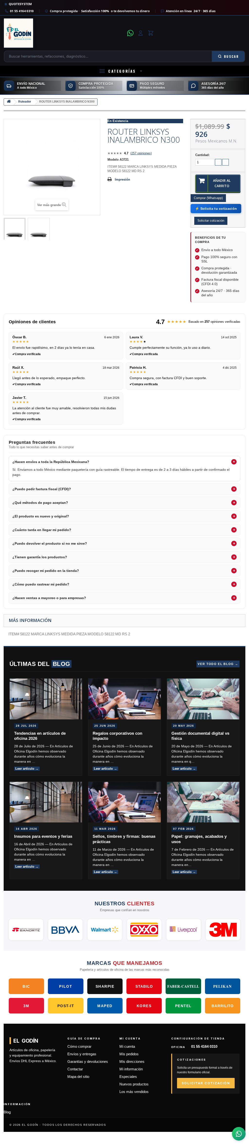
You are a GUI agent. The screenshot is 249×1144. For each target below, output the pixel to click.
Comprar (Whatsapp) (208, 198)
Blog (7, 1112)
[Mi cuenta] (140, 33)
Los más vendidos (134, 1092)
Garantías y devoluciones (87, 1062)
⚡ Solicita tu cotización (216, 208)
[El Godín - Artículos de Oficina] (64, 33)
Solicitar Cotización (206, 1083)
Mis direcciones (131, 1062)
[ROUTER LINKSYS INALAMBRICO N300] (14, 229)
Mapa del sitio (78, 1077)
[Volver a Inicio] (8, 102)
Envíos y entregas (81, 1054)
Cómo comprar (79, 1046)
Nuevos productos (134, 1084)
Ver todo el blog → (218, 664)
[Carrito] (151, 33)
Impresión (122, 179)
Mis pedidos (129, 1054)
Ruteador (24, 101)
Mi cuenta (127, 1046)
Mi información (131, 1069)
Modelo (113, 159)
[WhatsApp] (130, 33)
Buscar (231, 56)
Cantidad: (202, 155)
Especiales (128, 1077)
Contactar (75, 1069)
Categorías (122, 71)
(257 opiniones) (141, 153)
